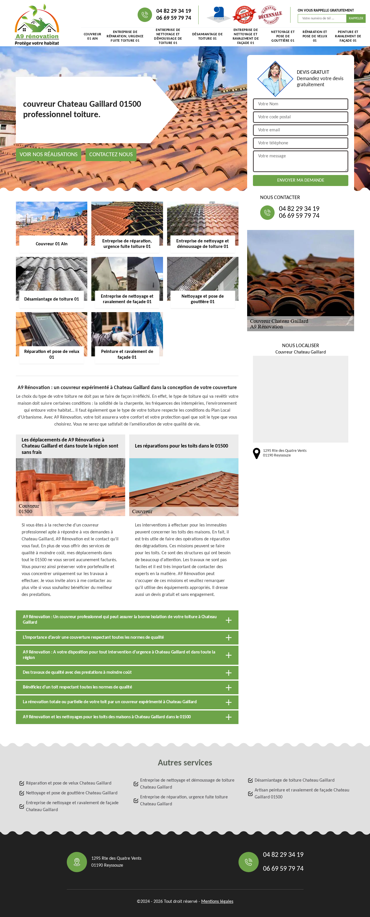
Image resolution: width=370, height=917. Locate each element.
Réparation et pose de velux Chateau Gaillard (68, 783)
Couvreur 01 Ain (92, 36)
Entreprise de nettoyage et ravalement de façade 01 (246, 37)
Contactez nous (111, 155)
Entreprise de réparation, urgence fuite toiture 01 (125, 36)
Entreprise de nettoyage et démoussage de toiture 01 (168, 37)
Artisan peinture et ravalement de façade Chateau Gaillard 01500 (302, 794)
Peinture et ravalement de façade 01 (348, 36)
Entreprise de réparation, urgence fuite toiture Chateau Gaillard (184, 800)
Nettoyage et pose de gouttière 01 (283, 36)
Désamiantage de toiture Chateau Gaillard (294, 780)
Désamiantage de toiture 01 (207, 36)
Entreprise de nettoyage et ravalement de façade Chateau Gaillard (72, 806)
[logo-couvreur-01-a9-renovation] (36, 24)
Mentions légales (217, 901)
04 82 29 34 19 (173, 11)
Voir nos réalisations (48, 155)
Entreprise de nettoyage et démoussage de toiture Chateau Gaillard (187, 784)
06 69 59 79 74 (173, 18)
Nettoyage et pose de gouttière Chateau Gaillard (71, 793)
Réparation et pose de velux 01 (315, 36)
